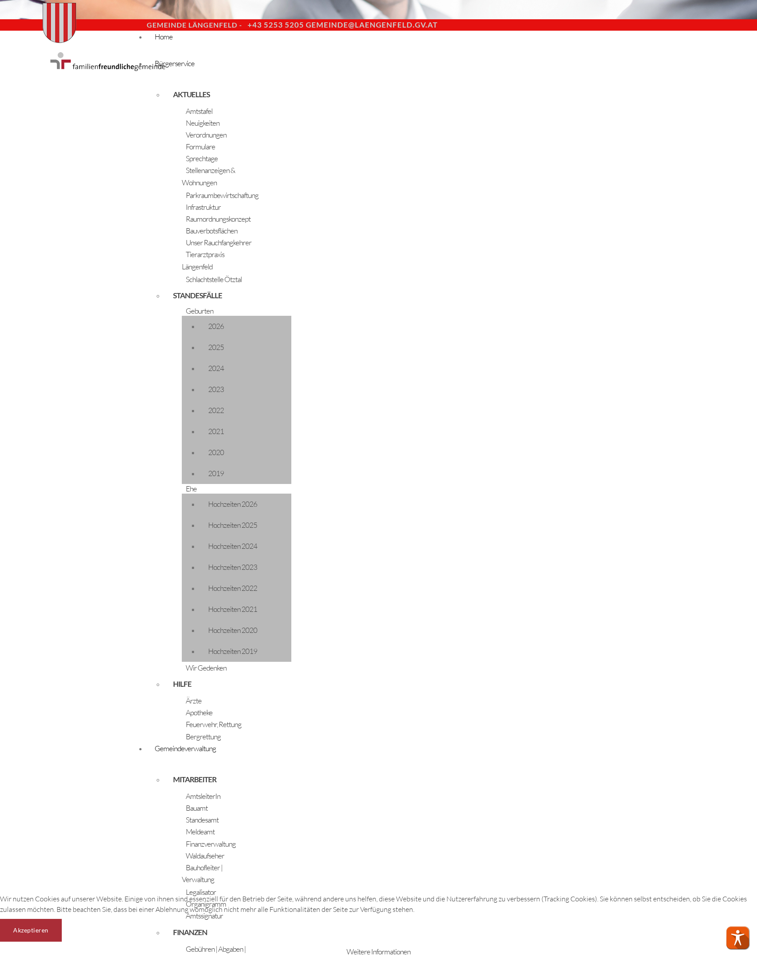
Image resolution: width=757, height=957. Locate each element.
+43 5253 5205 (276, 24)
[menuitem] (394, 44)
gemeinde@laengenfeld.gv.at (372, 24)
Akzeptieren (31, 930)
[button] (737, 937)
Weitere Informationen (378, 951)
